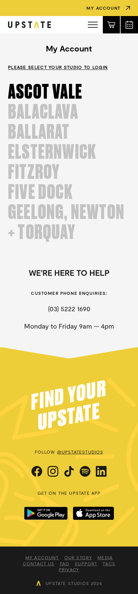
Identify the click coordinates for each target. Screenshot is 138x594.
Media (105, 557)
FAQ (65, 563)
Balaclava (43, 112)
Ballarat (39, 132)
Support (86, 563)
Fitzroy (34, 172)
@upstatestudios (80, 452)
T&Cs (108, 563)
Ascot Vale (45, 92)
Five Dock (40, 192)
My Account (42, 557)
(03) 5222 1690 (69, 309)
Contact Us (39, 563)
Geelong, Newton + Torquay (66, 222)
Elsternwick (52, 152)
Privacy (69, 569)
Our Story (78, 557)
